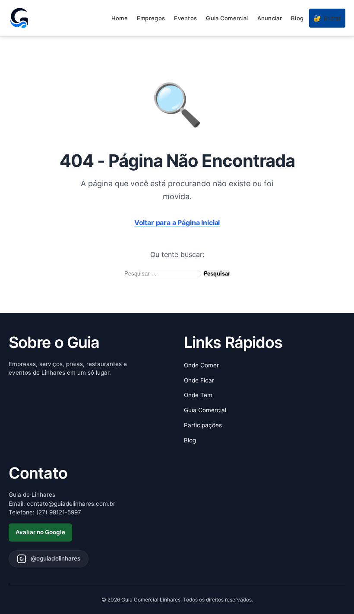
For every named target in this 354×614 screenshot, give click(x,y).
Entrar (327, 18)
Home (119, 18)
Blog (297, 18)
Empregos (151, 18)
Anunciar (269, 18)
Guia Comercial (227, 18)
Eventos (185, 18)
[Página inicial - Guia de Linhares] (19, 18)
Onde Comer (201, 365)
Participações (203, 425)
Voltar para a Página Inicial (177, 222)
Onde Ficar (199, 380)
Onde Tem (198, 395)
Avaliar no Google (40, 532)
